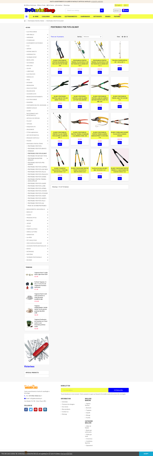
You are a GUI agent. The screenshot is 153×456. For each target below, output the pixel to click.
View (118, 36)
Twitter (31, 409)
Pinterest (40, 409)
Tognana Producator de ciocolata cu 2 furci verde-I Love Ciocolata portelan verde (40, 323)
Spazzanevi (89, 445)
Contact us (65, 412)
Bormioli (88, 408)
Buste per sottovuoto (88, 431)
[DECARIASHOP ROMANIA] (40, 10)
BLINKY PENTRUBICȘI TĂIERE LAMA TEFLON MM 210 (120, 98)
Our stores (65, 407)
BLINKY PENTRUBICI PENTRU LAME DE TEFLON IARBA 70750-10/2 (60, 98)
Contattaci (59, 5)
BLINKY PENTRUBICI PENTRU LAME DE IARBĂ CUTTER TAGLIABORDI (80, 98)
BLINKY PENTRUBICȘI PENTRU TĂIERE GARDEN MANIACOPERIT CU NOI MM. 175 (99, 135)
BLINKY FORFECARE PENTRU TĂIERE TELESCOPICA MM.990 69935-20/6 (79, 170)
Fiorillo (88, 418)
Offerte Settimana (30, 5)
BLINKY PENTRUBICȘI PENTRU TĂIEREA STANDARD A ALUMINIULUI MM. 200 (79, 134)
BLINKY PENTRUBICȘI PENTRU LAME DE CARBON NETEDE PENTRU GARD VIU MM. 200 (100, 99)
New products (66, 409)
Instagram (45, 409)
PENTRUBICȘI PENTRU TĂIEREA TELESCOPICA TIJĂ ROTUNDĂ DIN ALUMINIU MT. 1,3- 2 (99, 63)
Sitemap (64, 414)
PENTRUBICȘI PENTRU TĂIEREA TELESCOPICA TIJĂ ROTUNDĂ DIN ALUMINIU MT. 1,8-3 (79, 63)
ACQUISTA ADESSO (97, 1)
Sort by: (79, 36)
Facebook (26, 409)
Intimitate (65, 402)
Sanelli (88, 413)
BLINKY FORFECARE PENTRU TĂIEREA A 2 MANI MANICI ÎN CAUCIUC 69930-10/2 (119, 170)
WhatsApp (67, 5)
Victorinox (29, 366)
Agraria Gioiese (87, 404)
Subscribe (119, 390)
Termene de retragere (68, 404)
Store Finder (41, 5)
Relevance (86, 36)
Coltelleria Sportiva (88, 442)
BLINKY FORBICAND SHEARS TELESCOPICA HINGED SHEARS (119, 134)
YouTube (35, 409)
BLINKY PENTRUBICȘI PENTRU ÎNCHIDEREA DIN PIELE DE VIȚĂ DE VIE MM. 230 (60, 63)
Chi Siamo (51, 5)
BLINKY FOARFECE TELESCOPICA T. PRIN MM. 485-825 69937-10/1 (60, 170)
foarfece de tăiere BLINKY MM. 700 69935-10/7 (99, 169)
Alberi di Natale (88, 427)
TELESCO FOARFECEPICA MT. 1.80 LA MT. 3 (119, 61)
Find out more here (66, 454)
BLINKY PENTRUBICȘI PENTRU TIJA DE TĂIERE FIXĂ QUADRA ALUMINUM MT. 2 (59, 135)
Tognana (88, 410)
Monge (88, 415)
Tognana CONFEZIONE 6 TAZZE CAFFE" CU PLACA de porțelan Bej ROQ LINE (40, 309)
